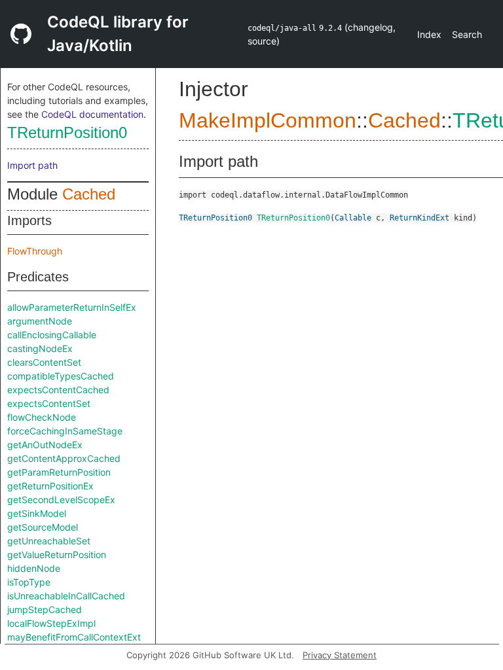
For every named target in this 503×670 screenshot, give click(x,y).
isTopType (28, 582)
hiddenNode (33, 568)
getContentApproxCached (64, 458)
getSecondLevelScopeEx (61, 499)
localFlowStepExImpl (51, 623)
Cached (88, 194)
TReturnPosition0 (67, 132)
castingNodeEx (40, 348)
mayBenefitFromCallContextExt (74, 637)
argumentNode (39, 320)
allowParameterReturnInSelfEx (71, 307)
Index (429, 34)
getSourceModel (42, 527)
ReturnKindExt (419, 217)
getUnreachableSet (48, 540)
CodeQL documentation (92, 114)
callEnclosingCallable (51, 334)
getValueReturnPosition (56, 554)
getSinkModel (36, 513)
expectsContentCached (58, 389)
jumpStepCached (44, 609)
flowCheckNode (41, 417)
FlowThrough (34, 250)
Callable (353, 217)
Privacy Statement (340, 655)
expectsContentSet (48, 403)
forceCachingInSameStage (64, 430)
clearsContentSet (44, 362)
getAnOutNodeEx (45, 444)
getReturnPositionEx (50, 485)
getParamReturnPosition (59, 472)
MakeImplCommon (267, 120)
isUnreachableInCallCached (66, 595)
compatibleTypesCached (60, 375)
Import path (32, 165)
